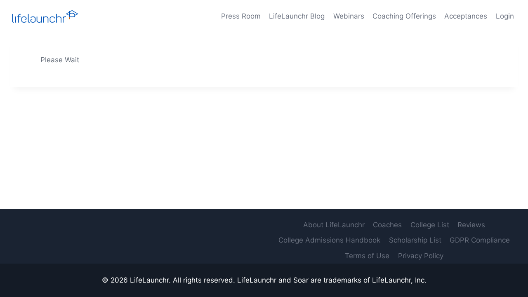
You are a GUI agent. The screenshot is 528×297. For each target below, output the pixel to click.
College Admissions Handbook (329, 240)
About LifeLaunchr (334, 225)
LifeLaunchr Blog (297, 16)
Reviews (471, 225)
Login (505, 16)
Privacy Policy (420, 256)
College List (429, 225)
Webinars (348, 16)
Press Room (241, 16)
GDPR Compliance (480, 240)
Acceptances (465, 16)
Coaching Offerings (404, 16)
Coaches (387, 225)
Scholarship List (415, 240)
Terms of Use (367, 256)
